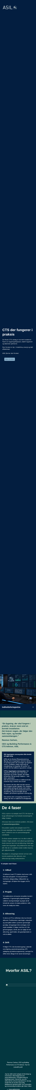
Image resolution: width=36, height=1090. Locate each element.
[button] (33, 707)
